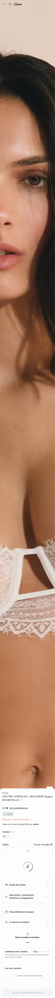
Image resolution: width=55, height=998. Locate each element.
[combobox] (27, 850)
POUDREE (5, 793)
